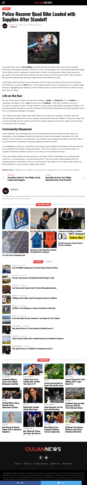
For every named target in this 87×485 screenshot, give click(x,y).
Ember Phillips (21, 170)
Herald (30, 170)
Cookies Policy (55, 464)
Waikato (77, 170)
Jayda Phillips (40, 170)
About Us (18, 464)
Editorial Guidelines (40, 464)
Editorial (14, 27)
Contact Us (27, 464)
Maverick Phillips (54, 170)
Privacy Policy (67, 464)
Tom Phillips (67, 170)
